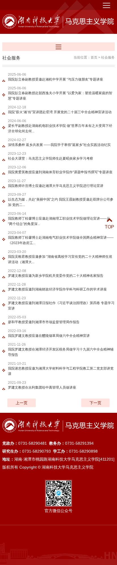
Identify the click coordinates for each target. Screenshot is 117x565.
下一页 (95, 403)
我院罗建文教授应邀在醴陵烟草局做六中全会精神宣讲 (49, 336)
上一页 (22, 403)
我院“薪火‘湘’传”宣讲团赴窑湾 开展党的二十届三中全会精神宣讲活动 (60, 112)
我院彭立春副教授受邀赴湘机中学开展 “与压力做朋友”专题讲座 (55, 79)
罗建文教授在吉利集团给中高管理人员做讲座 (42, 387)
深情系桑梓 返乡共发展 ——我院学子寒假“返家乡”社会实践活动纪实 (59, 145)
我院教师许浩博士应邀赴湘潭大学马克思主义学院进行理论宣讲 (55, 186)
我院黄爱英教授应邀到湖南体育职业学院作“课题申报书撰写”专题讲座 (60, 172)
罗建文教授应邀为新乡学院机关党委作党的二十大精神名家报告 (55, 276)
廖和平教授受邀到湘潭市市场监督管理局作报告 (44, 322)
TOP (109, 226)
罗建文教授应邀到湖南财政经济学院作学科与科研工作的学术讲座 (57, 289)
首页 (94, 57)
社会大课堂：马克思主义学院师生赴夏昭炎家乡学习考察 (50, 158)
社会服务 (108, 57)
